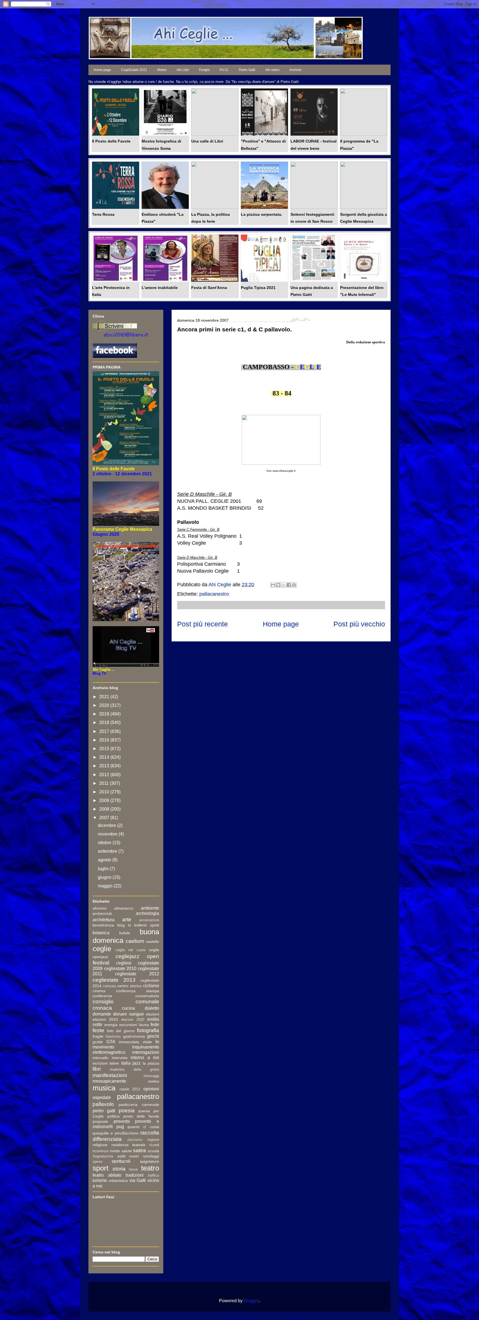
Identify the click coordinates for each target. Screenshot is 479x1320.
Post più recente (202, 624)
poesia (127, 1110)
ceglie (102, 949)
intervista (120, 1057)
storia (119, 1169)
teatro (150, 1168)
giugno (105, 877)
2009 (104, 800)
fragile (98, 1036)
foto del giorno (121, 1031)
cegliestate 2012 (137, 973)
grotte (98, 1042)
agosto (105, 859)
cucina (128, 1008)
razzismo (135, 1140)
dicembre (107, 825)
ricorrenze (100, 1151)
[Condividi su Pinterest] (294, 585)
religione (100, 1145)
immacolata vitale (135, 1042)
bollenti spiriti (146, 925)
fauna (144, 1024)
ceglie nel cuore (131, 950)
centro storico (129, 986)
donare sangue (128, 1014)
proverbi (122, 1121)
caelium (135, 941)
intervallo (100, 1057)
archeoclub (102, 913)
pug (120, 1126)
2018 (104, 722)
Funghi (204, 70)
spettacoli (121, 1161)
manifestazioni (110, 1075)
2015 (104, 748)
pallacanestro (214, 594)
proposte (100, 1121)
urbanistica (118, 1180)
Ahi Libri (183, 70)
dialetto (152, 1008)
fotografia (148, 1030)
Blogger (251, 1300)
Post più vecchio (359, 624)
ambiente (150, 908)
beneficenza (103, 925)
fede (155, 1024)
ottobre (105, 842)
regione (153, 1140)
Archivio (295, 70)
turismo (100, 1180)
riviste (115, 1151)
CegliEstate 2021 (134, 70)
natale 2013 (129, 1089)
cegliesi (123, 963)
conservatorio (147, 996)
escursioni (128, 1024)
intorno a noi (145, 1057)
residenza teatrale (128, 1145)
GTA (110, 1041)
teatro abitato (107, 1175)
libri (97, 1069)
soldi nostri (128, 1156)
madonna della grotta (134, 1069)
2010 (104, 792)
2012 (104, 774)
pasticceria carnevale (139, 1104)
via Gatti (137, 1180)
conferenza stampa (137, 991)
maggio (106, 886)
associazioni (149, 920)
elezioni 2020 (132, 1019)
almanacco (123, 908)
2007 (104, 817)
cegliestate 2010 (120, 968)
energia (111, 1024)
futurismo (113, 1036)
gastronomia (134, 1036)
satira (139, 1150)
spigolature (149, 1161)
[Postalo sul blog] (278, 585)
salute (126, 1151)
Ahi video (272, 70)
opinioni (151, 1089)
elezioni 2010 (105, 1019)
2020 (104, 705)
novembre (108, 834)
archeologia (147, 913)
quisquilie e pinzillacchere (116, 1133)
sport (100, 1168)
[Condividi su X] (283, 585)
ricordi (154, 1145)
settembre (108, 851)
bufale (124, 933)
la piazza (151, 1063)
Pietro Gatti (247, 70)
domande (102, 1014)
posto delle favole (141, 1116)
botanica (101, 932)
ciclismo (151, 985)
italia (126, 1063)
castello (152, 941)
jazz (137, 1063)
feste (98, 1030)
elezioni (152, 1014)
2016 (104, 740)
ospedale (102, 1097)
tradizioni (135, 1175)
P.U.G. (224, 70)
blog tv (124, 925)
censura (109, 986)
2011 (104, 783)
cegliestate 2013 (114, 980)
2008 (104, 809)
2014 (104, 757)
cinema (99, 991)
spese (97, 1161)
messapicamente (109, 1081)
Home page (102, 70)
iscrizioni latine (106, 1063)
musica (104, 1088)
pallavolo (103, 1104)
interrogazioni (145, 1052)
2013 (104, 765)
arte (126, 919)
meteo (153, 1081)
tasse (133, 1169)
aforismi (99, 908)
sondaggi (151, 1156)
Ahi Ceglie (220, 584)
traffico (153, 1175)
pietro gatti (104, 1110)
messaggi (151, 1076)
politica (113, 1116)
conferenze (102, 996)
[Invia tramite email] (273, 585)
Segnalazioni (103, 1156)
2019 (104, 714)
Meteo (162, 70)
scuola (153, 1151)
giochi (153, 1036)
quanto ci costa (143, 1126)
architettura (103, 919)
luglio (104, 868)
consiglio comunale (126, 1001)
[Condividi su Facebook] (289, 585)
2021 (104, 696)
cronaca (102, 1008)
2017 (104, 731)
